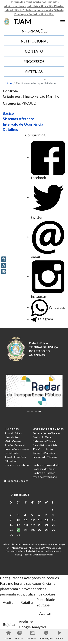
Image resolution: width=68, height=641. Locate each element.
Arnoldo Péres (13, 433)
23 (11, 529)
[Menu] (62, 21)
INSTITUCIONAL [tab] (34, 41)
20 (39, 525)
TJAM (22, 22)
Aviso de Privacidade (45, 476)
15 (53, 520)
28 (46, 529)
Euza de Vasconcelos (17, 449)
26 (33, 529)
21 (46, 525)
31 (18, 534)
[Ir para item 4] (40, 411)
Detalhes (10, 129)
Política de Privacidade (46, 464)
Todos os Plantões (44, 453)
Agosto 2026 (20, 494)
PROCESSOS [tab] (34, 61)
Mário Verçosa (13, 441)
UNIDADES (12, 429)
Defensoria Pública (44, 441)
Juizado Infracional (15, 457)
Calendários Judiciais (45, 445)
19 (33, 525)
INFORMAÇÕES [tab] (34, 31)
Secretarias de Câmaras (46, 433)
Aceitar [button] (9, 602)
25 (26, 529)
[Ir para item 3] (36, 411)
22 (53, 525)
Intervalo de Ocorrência (23, 124)
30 (11, 534)
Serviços (31, 638)
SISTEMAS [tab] (34, 72)
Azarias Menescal (15, 445)
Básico (8, 113)
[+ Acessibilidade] (3, 271)
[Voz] (3, 265)
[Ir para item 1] (28, 411)
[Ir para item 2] (32, 411)
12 (33, 520)
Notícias (19, 638)
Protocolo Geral (42, 437)
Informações (46, 638)
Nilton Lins (11, 461)
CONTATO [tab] (34, 51)
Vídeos (59, 638)
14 (46, 520)
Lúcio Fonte (12, 453)
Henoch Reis (12, 437)
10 (18, 520)
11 (26, 520)
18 (26, 525)
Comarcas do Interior (17, 464)
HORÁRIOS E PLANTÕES (48, 429)
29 (53, 529)
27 (39, 529)
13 (39, 520)
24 (18, 529)
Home (8, 638)
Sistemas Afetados (19, 119)
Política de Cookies (44, 472)
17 (18, 525)
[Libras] (3, 259)
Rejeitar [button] (27, 602)
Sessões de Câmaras (45, 457)
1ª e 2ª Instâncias (43, 449)
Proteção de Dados (44, 468)
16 (11, 525)
